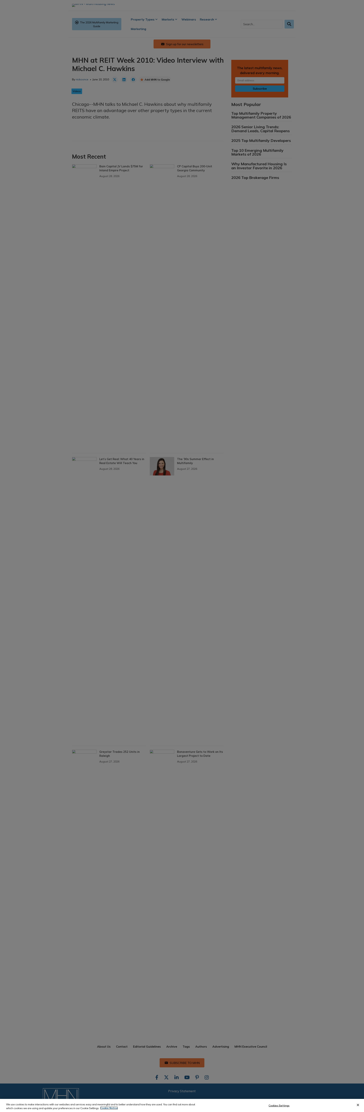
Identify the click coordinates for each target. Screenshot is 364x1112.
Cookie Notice (109, 1108)
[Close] (358, 1105)
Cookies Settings (279, 1105)
